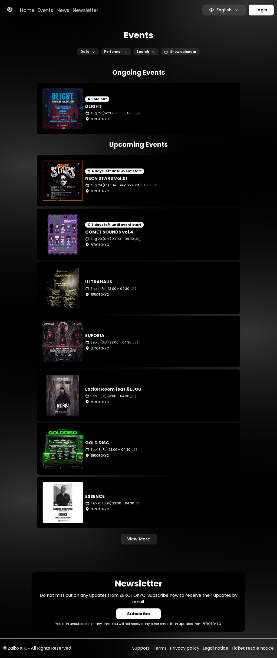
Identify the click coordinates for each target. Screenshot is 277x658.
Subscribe (138, 614)
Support (141, 648)
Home (27, 10)
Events (45, 10)
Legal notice (215, 648)
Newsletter (85, 10)
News (63, 10)
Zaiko (13, 648)
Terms (160, 648)
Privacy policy (184, 648)
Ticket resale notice (253, 648)
